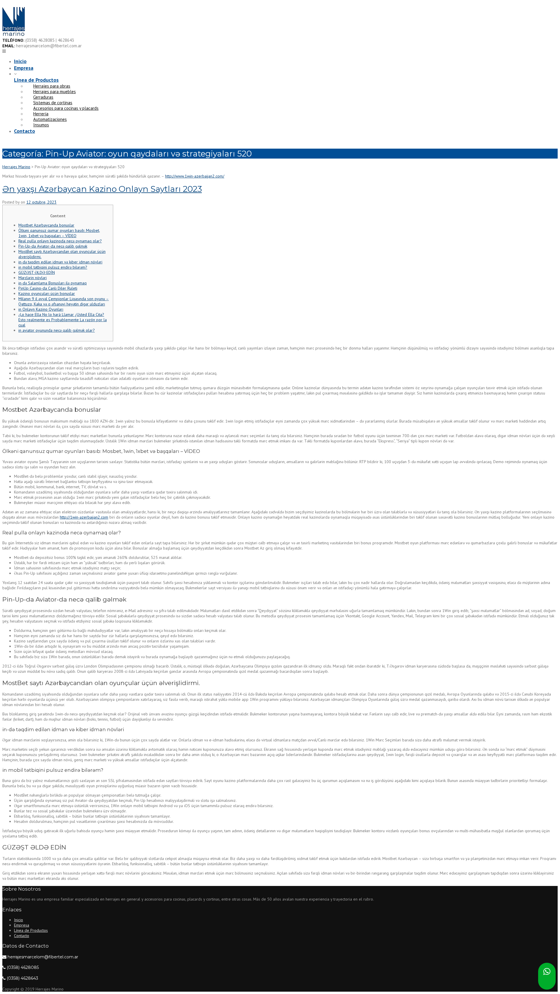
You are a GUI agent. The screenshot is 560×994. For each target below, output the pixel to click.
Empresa (23, 68)
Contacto (24, 131)
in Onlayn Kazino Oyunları (40, 309)
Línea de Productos (36, 80)
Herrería (40, 114)
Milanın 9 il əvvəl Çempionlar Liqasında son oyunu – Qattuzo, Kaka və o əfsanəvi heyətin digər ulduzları (63, 301)
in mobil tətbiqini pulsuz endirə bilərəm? (52, 267)
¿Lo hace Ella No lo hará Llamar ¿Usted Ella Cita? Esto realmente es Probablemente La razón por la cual (62, 320)
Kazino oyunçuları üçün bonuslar (46, 293)
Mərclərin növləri (32, 277)
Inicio (20, 61)
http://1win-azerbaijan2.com (84, 517)
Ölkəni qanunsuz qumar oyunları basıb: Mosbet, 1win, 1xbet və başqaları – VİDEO (59, 233)
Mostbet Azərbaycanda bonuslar (46, 225)
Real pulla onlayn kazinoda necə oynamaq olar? (60, 241)
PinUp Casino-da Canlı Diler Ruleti (47, 288)
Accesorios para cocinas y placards (66, 108)
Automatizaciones (50, 119)
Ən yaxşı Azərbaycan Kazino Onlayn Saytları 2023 (102, 189)
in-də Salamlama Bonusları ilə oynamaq (52, 283)
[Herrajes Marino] (13, 34)
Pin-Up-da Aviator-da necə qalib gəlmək (52, 246)
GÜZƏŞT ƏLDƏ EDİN (36, 272)
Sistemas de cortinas (52, 102)
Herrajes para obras (51, 86)
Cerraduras (43, 97)
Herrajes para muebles (54, 91)
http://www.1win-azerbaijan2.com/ (194, 176)
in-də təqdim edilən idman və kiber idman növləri (60, 262)
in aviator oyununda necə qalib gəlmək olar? (56, 330)
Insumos (41, 125)
